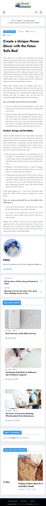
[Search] (36, 12)
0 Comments (8, 35)
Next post (7, 288)
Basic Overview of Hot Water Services (21, 333)
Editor (22, 31)
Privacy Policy (23, 501)
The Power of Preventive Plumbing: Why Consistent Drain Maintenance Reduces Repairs (20, 414)
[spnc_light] (41, 12)
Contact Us (32, 501)
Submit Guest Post (12, 501)
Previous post (8, 278)
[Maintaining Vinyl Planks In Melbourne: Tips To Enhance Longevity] (23, 358)
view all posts (7, 269)
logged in (14, 438)
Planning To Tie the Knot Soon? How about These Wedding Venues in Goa (20, 292)
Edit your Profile (32, 264)
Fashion (8, 456)
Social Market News (21, 504)
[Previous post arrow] (41, 281)
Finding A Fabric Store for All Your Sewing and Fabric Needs (23, 485)
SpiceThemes (36, 504)
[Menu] (3, 12)
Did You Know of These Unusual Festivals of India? (21, 282)
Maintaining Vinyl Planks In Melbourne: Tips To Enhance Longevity (21, 373)
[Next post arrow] (41, 292)
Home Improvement (9, 31)
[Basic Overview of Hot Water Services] (23, 319)
